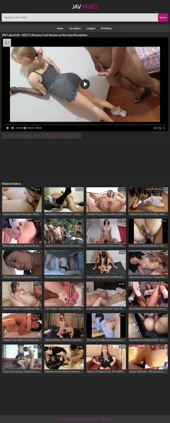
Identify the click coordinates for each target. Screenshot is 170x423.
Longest (90, 28)
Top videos (75, 28)
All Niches (106, 28)
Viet (77, 135)
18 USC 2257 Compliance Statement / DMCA (80, 419)
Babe (28, 135)
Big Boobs (52, 135)
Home (60, 28)
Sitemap (108, 419)
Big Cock (66, 135)
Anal (19, 135)
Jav (85, 6)
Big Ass (39, 135)
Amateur (7, 135)
